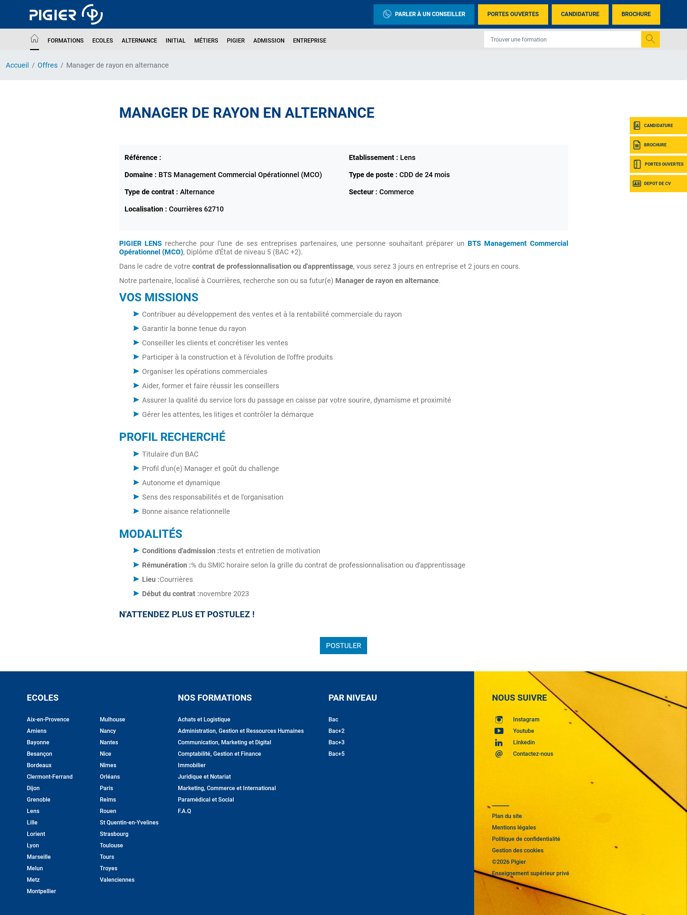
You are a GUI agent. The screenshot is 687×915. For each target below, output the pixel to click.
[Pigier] (68, 14)
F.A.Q (184, 811)
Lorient (36, 834)
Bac (333, 719)
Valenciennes (117, 879)
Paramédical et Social (206, 799)
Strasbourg (114, 834)
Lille (32, 822)
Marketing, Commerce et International (227, 788)
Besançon (39, 753)
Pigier (236, 40)
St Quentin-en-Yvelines (129, 822)
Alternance (139, 40)
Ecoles (102, 40)
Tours (107, 856)
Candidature (580, 14)
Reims (108, 799)
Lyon (33, 845)
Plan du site (507, 816)
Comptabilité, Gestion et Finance (219, 753)
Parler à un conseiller (430, 14)
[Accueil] (34, 39)
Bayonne (38, 742)
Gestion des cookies (518, 850)
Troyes (108, 868)
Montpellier (41, 891)
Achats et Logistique (204, 719)
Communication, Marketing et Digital (224, 742)
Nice (105, 753)
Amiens (37, 730)
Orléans (110, 776)
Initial (176, 40)
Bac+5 (336, 753)
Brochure (636, 14)
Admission (268, 40)
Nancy (108, 730)
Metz (33, 879)
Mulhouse (112, 719)
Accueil (17, 65)
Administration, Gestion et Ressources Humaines (241, 730)
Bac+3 (336, 742)
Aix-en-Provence (48, 719)
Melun (35, 868)
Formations (66, 40)
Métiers (206, 40)
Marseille (39, 856)
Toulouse (111, 845)
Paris (106, 788)
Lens (33, 811)
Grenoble (38, 799)
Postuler (343, 645)
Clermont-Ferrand (50, 776)
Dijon (33, 788)
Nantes (109, 742)
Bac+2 (336, 730)
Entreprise (309, 40)
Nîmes (108, 765)
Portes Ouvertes (513, 14)
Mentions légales (514, 827)
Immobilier (192, 765)
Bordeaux (39, 765)
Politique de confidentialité (526, 839)
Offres (48, 65)
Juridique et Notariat (204, 776)
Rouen (108, 811)
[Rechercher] (650, 39)
